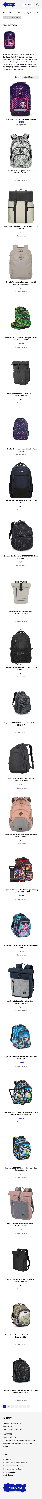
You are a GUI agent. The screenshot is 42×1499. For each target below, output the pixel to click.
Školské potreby (24, 13)
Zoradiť (17, 77)
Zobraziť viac (21, 69)
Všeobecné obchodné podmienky (17, 1463)
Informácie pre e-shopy (13, 1469)
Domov (6, 13)
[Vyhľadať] (37, 5)
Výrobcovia (9, 1475)
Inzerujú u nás (10, 1472)
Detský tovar (14, 13)
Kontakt (7, 1460)
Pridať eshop (28, 4)
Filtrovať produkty (13, 17)
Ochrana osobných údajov (14, 1466)
